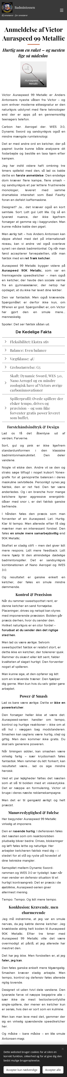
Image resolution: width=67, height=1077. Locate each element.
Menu (61, 10)
